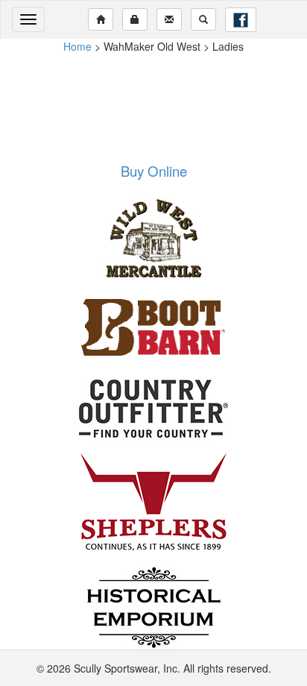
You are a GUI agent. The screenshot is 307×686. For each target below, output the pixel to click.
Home (77, 46)
